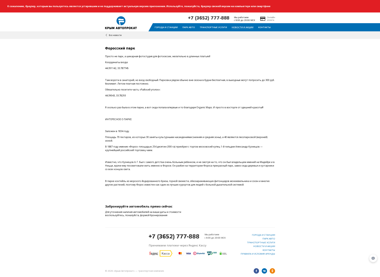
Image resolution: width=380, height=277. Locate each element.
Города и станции (166, 27)
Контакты (264, 27)
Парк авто (188, 27)
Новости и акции (242, 27)
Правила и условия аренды (258, 253)
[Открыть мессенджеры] (373, 258)
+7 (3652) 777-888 (208, 18)
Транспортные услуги (213, 27)
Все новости (115, 35)
